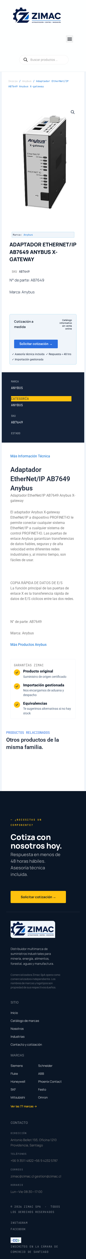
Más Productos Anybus (28, 645)
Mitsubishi (18, 1097)
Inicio (13, 81)
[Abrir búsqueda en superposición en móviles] (44, 59)
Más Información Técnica (30, 456)
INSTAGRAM (19, 1223)
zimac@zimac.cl (22, 1176)
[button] (69, 39)
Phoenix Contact (50, 1081)
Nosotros (17, 1028)
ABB (41, 1073)
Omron (43, 1097)
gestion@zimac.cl (48, 1176)
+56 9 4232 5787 (46, 1160)
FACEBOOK (18, 1229)
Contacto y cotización (26, 1044)
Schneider (45, 1065)
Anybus (27, 81)
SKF (13, 1089)
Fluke (14, 1073)
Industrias (17, 1036)
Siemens (17, 1065)
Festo (42, 1089)
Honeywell (18, 1081)
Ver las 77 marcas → (24, 1106)
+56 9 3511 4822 (22, 1160)
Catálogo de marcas (25, 1021)
